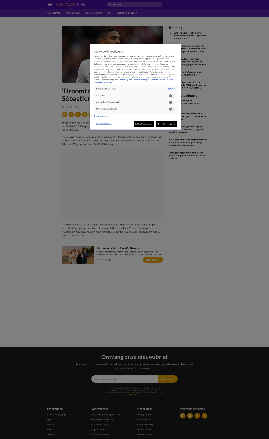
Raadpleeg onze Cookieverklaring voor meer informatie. (143, 80)
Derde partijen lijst (102, 116)
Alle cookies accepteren (166, 124)
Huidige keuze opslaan (143, 124)
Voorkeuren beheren (103, 124)
